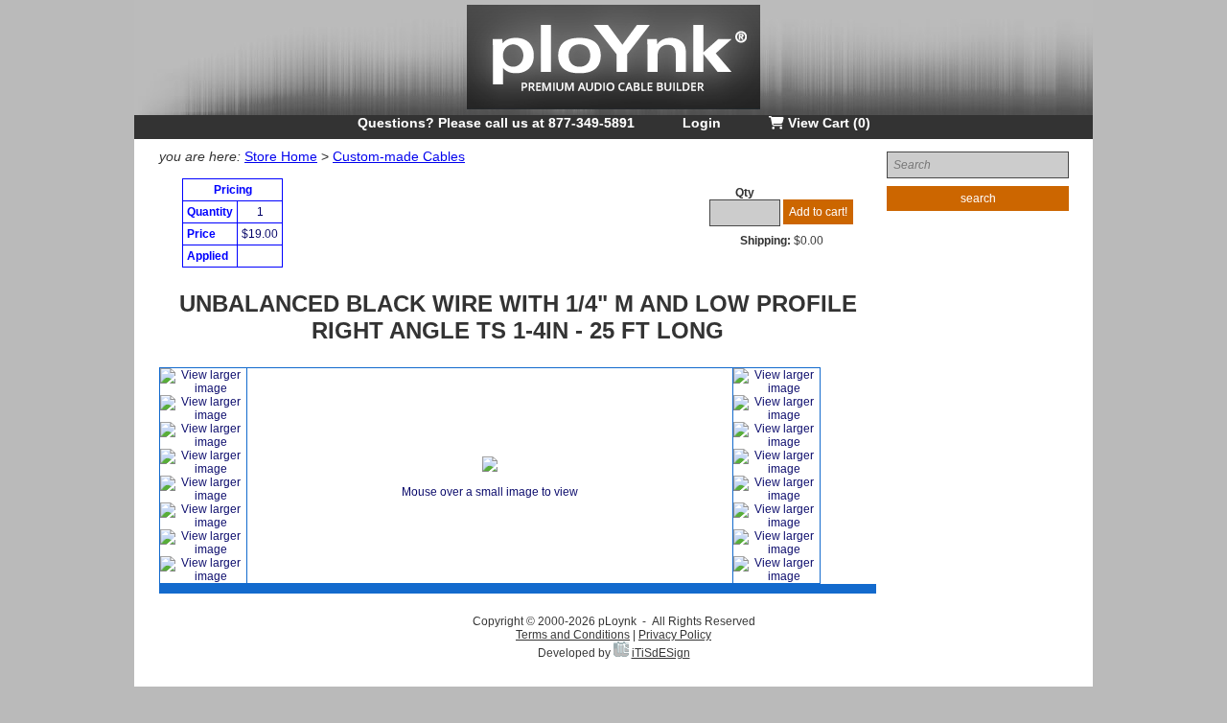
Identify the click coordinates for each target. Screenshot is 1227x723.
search (978, 198)
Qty (744, 192)
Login (702, 122)
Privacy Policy (674, 634)
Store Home (280, 156)
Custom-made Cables (399, 156)
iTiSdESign (661, 653)
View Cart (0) (827, 122)
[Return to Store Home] (613, 111)
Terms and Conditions (573, 634)
